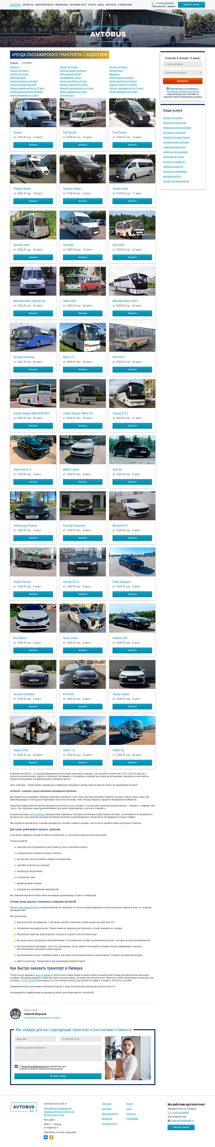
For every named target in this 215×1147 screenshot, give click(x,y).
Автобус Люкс (116, 70)
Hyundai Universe (23, 357)
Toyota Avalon (121, 694)
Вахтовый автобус (172, 176)
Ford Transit (120, 132)
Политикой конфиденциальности (182, 91)
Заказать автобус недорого (73, 70)
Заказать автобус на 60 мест (123, 84)
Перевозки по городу (173, 157)
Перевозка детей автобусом (177, 127)
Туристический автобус (174, 147)
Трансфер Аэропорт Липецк (176, 137)
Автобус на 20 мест (19, 74)
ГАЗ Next (68, 244)
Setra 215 (68, 357)
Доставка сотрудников (174, 132)
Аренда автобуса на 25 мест (24, 81)
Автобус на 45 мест (118, 67)
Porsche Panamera (74, 525)
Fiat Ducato (70, 132)
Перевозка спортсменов (175, 171)
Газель (17, 132)
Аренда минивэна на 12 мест (24, 95)
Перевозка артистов (173, 166)
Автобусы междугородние (176, 142)
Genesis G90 (120, 638)
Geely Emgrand (122, 581)
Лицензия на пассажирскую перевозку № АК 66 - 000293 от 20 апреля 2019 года (59, 1111)
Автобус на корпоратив (174, 122)
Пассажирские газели (70, 77)
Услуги (92, 4)
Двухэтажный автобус (70, 74)
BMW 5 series (71, 469)
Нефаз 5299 (20, 750)
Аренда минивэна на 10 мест (123, 91)
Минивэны (61, 4)
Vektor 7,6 (69, 750)
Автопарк (106, 1103)
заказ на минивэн (44, 975)
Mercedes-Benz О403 (125, 300)
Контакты (110, 4)
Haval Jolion (70, 638)
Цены (101, 4)
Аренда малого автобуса (121, 77)
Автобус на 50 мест (19, 70)
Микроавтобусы (44, 4)
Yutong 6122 (120, 413)
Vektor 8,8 (118, 750)
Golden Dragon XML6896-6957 (31, 413)
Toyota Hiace (120, 188)
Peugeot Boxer (22, 188)
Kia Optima (20, 638)
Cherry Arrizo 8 (22, 469)
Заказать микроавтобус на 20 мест (126, 88)
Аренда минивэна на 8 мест (73, 91)
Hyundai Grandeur (24, 694)
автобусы (39, 814)
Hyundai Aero (21, 244)
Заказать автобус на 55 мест (74, 84)
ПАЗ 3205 (118, 244)
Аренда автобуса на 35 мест (73, 81)
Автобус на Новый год (174, 161)
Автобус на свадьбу (172, 118)
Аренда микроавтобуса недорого (26, 91)
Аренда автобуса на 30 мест (123, 81)
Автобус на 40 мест (69, 67)
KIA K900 (68, 694)
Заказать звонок (191, 4)
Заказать (33, 144)
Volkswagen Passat (25, 525)
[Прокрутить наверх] (11, 1139)
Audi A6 (117, 469)
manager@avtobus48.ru (182, 1120)
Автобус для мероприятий (176, 181)
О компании (125, 4)
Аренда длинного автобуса (23, 84)
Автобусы (28, 4)
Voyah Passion (22, 581)
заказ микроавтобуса (28, 907)
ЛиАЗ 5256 (69, 300)
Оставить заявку (58, 1076)
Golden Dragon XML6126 (78, 413)
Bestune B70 (120, 525)
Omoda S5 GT (71, 581)
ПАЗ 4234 (118, 357)
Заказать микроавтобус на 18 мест (77, 88)
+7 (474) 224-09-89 (164, 3)
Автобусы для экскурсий (175, 152)
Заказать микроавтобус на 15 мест (27, 88)
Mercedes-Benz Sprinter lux (29, 300)
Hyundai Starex (72, 188)
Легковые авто (78, 4)
